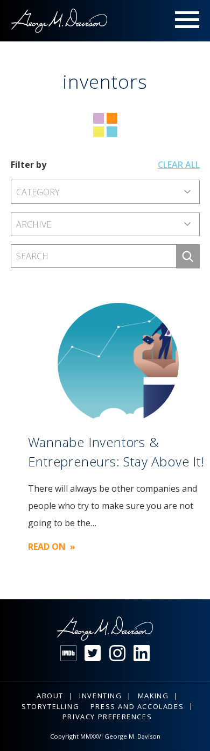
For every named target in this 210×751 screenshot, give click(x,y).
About (50, 695)
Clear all (179, 165)
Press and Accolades (137, 706)
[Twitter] (93, 653)
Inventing (100, 695)
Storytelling (50, 706)
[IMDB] (68, 653)
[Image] (118, 363)
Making (153, 695)
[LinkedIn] (142, 653)
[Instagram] (117, 653)
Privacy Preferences (107, 716)
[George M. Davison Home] (59, 21)
